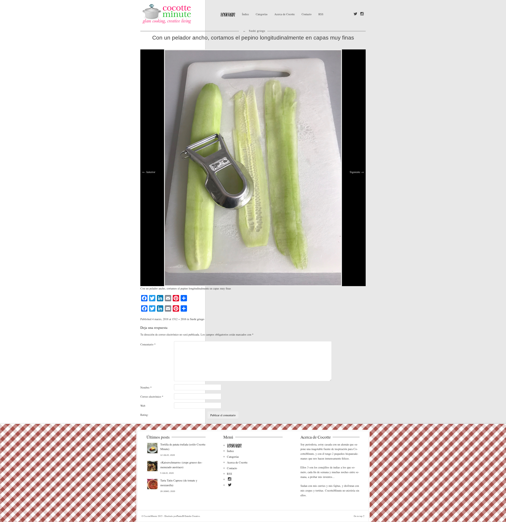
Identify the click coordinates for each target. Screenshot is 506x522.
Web (142, 406)
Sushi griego (197, 319)
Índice (245, 14)
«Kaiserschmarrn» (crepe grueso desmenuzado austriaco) (181, 465)
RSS (320, 14)
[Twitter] (355, 14)
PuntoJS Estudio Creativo (188, 515)
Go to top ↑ (359, 515)
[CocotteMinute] (175, 14)
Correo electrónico (151, 396)
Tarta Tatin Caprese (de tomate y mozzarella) (178, 482)
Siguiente (357, 172)
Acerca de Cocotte (284, 14)
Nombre (146, 387)
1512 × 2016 (179, 319)
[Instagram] (362, 14)
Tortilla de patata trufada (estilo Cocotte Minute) (182, 447)
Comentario (148, 344)
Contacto (307, 14)
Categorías (261, 14)
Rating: (144, 415)
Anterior (148, 172)
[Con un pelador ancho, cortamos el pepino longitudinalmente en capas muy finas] (253, 167)
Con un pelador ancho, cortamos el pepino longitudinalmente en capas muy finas (253, 38)
